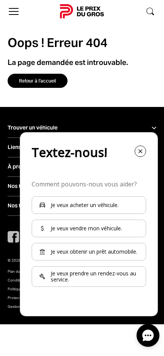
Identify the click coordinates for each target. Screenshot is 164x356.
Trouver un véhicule (33, 128)
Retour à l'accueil (37, 80)
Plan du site (17, 271)
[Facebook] (13, 237)
